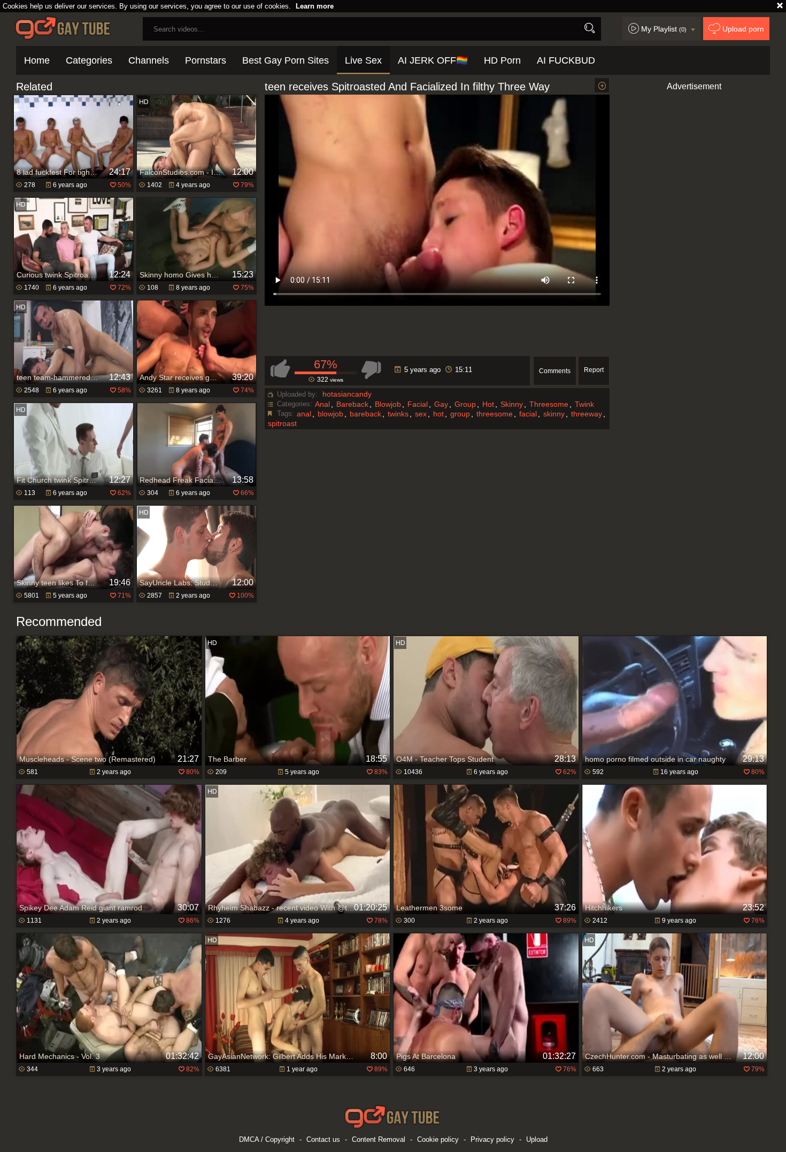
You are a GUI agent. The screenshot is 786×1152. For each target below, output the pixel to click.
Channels (148, 60)
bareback (365, 413)
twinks (398, 413)
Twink (584, 404)
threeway (586, 413)
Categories (89, 60)
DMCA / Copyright (267, 1139)
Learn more (315, 6)
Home (37, 60)
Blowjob (388, 404)
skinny (554, 413)
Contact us (323, 1139)
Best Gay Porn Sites (285, 60)
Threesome (548, 404)
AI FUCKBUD (566, 60)
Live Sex (363, 60)
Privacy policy (492, 1139)
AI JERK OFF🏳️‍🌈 (433, 60)
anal (304, 413)
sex (421, 413)
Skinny (511, 404)
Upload (537, 1139)
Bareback (352, 404)
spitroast (282, 423)
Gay (441, 404)
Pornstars (205, 60)
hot (438, 413)
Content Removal (378, 1139)
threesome (494, 413)
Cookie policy (438, 1139)
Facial (417, 404)
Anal (322, 404)
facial (528, 413)
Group (465, 404)
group (460, 413)
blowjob (330, 413)
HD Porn (502, 60)
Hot (488, 404)
